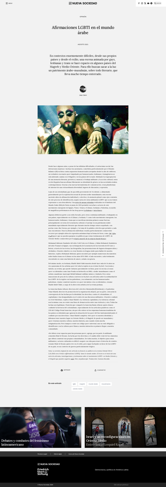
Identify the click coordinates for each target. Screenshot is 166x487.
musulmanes (106, 384)
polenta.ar (125, 485)
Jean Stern (83, 95)
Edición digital (58, 454)
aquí (72, 359)
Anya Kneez (97, 210)
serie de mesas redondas (84, 202)
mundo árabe (93, 384)
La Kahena (88, 210)
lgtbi (74, 384)
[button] (8, 3)
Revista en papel (42, 454)
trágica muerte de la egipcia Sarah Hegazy (90, 239)
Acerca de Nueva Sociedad (76, 454)
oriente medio (77, 389)
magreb (82, 384)
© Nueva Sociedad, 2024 (45, 485)
